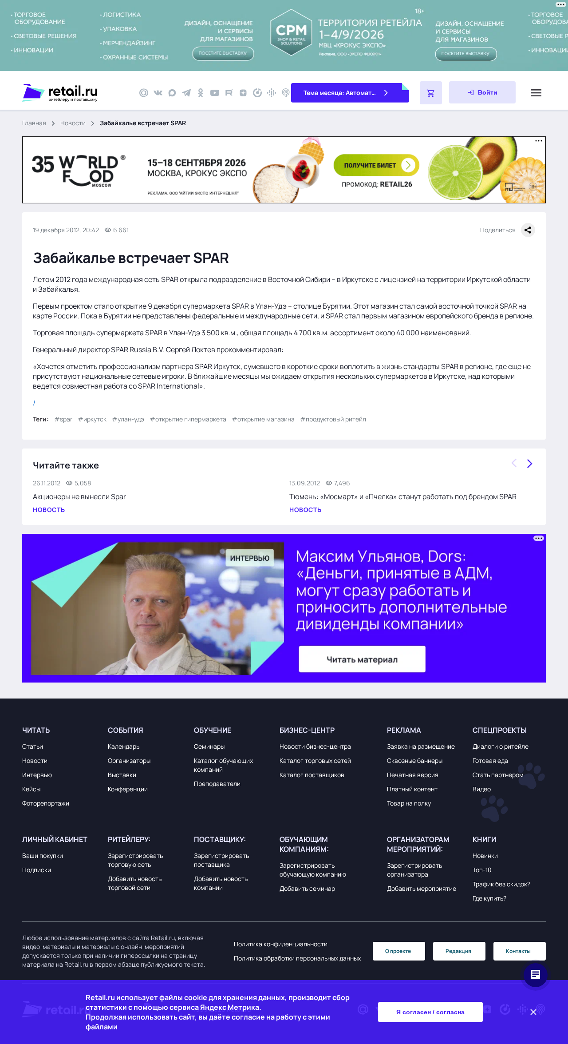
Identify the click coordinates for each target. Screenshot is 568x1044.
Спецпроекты (500, 730)
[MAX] (172, 93)
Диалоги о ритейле (501, 746)
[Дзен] (243, 93)
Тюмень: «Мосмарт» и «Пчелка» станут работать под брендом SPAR (403, 496)
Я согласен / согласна (430, 1012)
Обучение (212, 730)
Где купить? (489, 898)
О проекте (398, 951)
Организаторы (129, 760)
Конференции (128, 789)
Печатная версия (412, 774)
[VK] (158, 93)
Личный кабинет (54, 839)
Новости (73, 123)
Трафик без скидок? (501, 884)
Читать (36, 730)
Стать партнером (498, 774)
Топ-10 (482, 869)
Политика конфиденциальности (280, 944)
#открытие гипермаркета (188, 419)
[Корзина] (431, 92)
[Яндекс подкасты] (257, 93)
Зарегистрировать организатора (414, 869)
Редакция (458, 951)
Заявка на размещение (421, 746)
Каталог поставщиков (312, 774)
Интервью (37, 774)
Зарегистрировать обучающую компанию (313, 869)
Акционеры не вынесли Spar (79, 496)
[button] (62, 730)
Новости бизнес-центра (315, 746)
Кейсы (31, 789)
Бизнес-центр (307, 730)
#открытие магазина (263, 419)
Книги (484, 839)
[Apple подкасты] (285, 93)
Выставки (122, 774)
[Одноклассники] (200, 93)
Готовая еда (490, 760)
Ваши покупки (42, 855)
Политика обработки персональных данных (297, 958)
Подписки (36, 869)
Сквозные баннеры (414, 760)
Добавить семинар (307, 888)
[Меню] (536, 93)
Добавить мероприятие (421, 888)
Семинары (209, 746)
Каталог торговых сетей (315, 760)
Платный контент (412, 789)
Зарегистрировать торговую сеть (135, 860)
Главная (34, 123)
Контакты (518, 951)
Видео (482, 789)
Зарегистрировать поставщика (221, 860)
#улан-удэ (128, 419)
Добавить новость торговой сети (135, 883)
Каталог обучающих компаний (223, 765)
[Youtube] (214, 93)
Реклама (404, 730)
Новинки (485, 855)
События (125, 730)
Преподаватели (217, 783)
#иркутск (92, 419)
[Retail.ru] (75, 93)
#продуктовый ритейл (333, 419)
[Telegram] (186, 93)
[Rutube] (229, 93)
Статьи (32, 746)
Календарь (123, 746)
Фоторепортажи (45, 803)
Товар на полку (409, 803)
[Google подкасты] (271, 93)
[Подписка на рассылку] (143, 93)
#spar (63, 419)
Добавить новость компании (221, 883)
